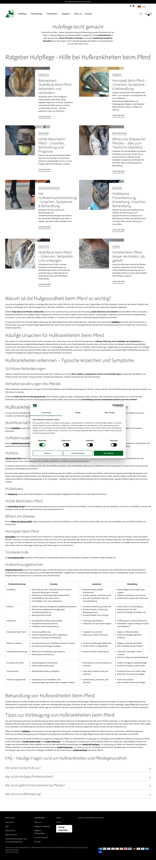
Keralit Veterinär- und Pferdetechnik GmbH (32, 848)
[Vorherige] (59, 2)
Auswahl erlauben (78, 453)
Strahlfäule (43, 75)
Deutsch (144, 7)
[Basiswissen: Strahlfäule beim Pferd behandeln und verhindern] (27, 93)
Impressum (9, 822)
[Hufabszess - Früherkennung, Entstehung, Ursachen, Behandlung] (101, 206)
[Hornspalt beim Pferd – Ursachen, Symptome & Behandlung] (101, 93)
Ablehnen (47, 453)
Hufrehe (116, 247)
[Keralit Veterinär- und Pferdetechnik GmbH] (10, 14)
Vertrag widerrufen (62, 828)
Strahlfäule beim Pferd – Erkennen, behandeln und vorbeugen (55, 256)
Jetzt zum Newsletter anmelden (91, 817)
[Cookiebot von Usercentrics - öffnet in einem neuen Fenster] (114, 405)
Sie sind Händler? (41, 837)
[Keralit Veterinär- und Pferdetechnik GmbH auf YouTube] (133, 6)
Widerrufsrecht (11, 834)
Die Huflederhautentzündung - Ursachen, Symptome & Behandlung (57, 200)
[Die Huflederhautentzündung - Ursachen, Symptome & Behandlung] (27, 205)
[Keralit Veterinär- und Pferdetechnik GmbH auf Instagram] (131, 6)
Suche (58, 822)
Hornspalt (117, 75)
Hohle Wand (43, 134)
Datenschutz (10, 830)
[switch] (66, 445)
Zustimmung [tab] (46, 412)
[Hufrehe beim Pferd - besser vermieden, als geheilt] (101, 262)
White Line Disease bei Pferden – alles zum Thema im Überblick (129, 143)
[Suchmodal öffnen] (141, 14)
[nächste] (96, 2)
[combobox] (143, 7)
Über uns (38, 822)
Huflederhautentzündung (49, 188)
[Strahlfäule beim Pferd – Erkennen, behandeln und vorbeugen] (27, 263)
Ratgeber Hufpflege (42, 826)
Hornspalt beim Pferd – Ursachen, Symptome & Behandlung (129, 84)
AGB (7, 826)
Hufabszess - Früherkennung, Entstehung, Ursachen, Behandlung (129, 200)
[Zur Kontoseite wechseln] (145, 14)
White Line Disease (119, 134)
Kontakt (37, 841)
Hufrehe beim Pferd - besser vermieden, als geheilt (128, 256)
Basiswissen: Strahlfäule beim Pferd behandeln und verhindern (54, 86)
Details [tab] (78, 412)
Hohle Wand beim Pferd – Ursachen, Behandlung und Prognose (51, 145)
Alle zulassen (108, 453)
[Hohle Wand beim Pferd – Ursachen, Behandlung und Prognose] (27, 149)
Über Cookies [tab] (110, 412)
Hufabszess (117, 188)
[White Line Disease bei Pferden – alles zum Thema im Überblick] (101, 150)
